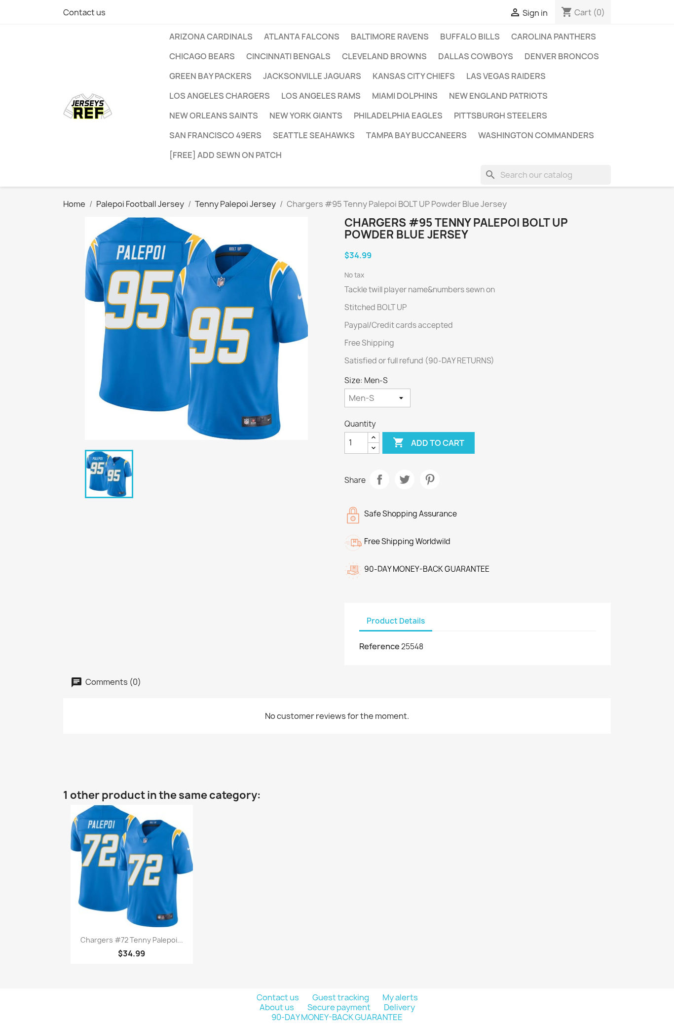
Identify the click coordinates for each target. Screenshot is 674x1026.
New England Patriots (498, 95)
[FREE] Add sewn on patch (225, 155)
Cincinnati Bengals (288, 56)
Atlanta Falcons (301, 36)
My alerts (400, 997)
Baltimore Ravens (390, 36)
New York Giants (305, 115)
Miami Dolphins (405, 95)
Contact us (84, 12)
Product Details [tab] (396, 621)
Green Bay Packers (210, 76)
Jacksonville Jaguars (312, 76)
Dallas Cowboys (475, 56)
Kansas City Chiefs (414, 76)
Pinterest (430, 479)
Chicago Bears (202, 56)
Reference (379, 646)
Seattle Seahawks (314, 135)
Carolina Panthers (553, 36)
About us (278, 1007)
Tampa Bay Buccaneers (416, 135)
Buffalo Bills (470, 36)
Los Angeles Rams (321, 95)
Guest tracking (341, 997)
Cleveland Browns (384, 56)
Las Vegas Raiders (506, 76)
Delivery (399, 1007)
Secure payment (339, 1007)
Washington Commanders (536, 135)
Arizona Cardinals (211, 36)
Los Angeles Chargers (219, 95)
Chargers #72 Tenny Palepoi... (131, 940)
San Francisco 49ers (215, 135)
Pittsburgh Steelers (500, 115)
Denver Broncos (561, 56)
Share (379, 479)
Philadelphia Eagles (398, 115)
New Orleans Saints (213, 115)
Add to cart (428, 442)
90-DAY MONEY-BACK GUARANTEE (337, 1017)
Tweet (404, 479)
